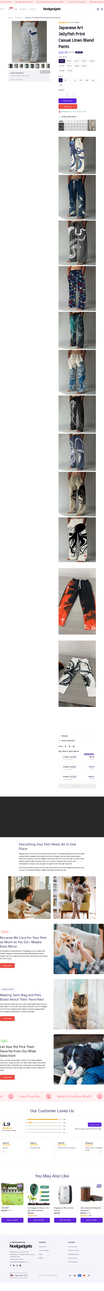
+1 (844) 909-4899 (16, 1259)
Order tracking (44, 1250)
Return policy (72, 1258)
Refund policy (72, 1262)
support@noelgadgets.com (19, 1262)
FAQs (40, 1254)
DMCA (41, 1258)
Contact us (43, 1247)
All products (19, 17)
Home (10, 17)
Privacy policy (72, 1247)
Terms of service (73, 1250)
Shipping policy (73, 1254)
